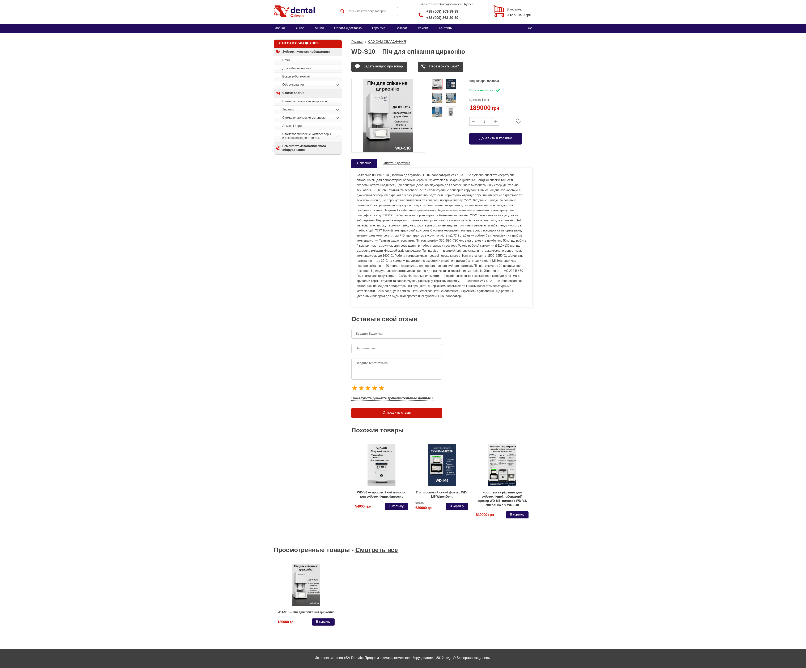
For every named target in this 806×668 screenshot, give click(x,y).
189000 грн (286, 622)
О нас (300, 28)
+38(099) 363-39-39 (442, 18)
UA (530, 28)
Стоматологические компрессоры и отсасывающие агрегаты (306, 135)
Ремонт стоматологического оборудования (304, 147)
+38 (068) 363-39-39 (442, 11)
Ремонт (423, 28)
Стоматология (293, 93)
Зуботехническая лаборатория (306, 51)
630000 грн (424, 506)
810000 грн (485, 515)
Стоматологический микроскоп (304, 101)
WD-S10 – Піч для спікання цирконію (306, 612)
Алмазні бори (292, 126)
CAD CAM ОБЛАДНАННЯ (299, 43)
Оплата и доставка (348, 28)
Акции (319, 28)
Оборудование (293, 84)
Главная (279, 28)
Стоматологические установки (304, 117)
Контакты (446, 28)
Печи (286, 60)
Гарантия (378, 28)
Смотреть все (376, 549)
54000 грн (363, 506)
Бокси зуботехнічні (296, 76)
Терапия (288, 109)
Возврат (401, 28)
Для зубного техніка (296, 68)
